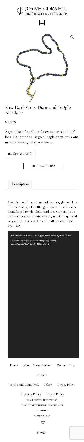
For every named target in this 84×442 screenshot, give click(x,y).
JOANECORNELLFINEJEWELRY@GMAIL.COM (42, 405)
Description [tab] (20, 184)
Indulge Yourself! (19, 153)
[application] (43, 294)
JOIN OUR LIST (42, 416)
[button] (72, 37)
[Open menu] (42, 22)
